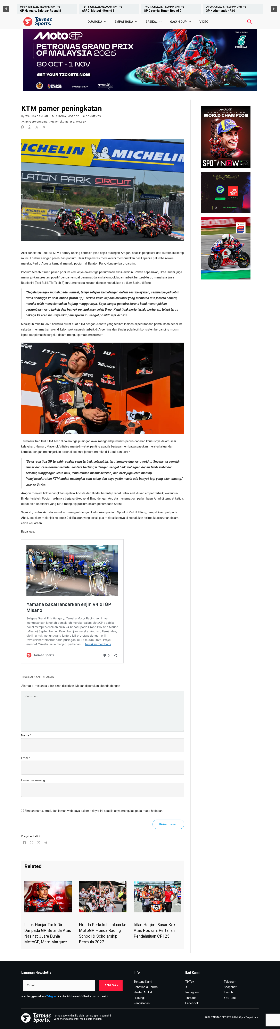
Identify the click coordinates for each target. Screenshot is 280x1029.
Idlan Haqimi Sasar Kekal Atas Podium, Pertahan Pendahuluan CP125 (156, 930)
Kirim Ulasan (168, 824)
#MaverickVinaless (61, 121)
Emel (25, 758)
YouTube (230, 998)
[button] (47, 9)
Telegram (52, 996)
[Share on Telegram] (44, 127)
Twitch (228, 992)
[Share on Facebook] (22, 127)
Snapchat (230, 987)
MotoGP (73, 116)
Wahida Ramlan (36, 116)
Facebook (192, 1003)
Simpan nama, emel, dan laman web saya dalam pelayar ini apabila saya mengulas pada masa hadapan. (94, 811)
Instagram (192, 992)
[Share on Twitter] (37, 127)
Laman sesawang (33, 780)
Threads (190, 998)
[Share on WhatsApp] (29, 127)
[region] (140, 9)
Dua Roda (59, 116)
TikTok (189, 982)
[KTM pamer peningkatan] (102, 190)
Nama (26, 735)
